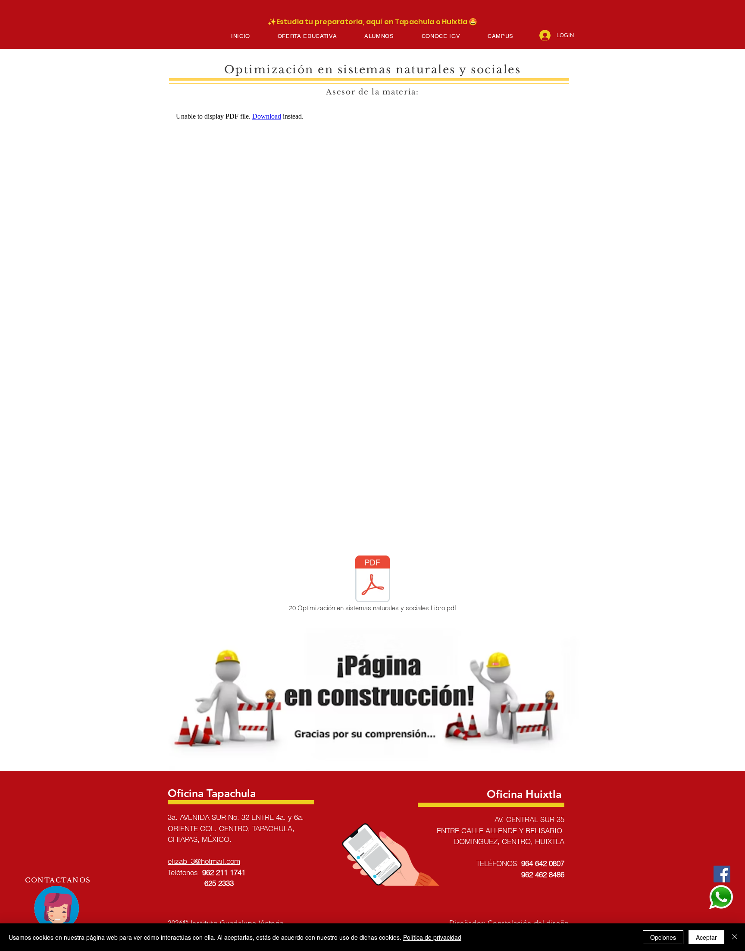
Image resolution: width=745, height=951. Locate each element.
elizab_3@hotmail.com (204, 861)
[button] (307, 36)
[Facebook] (722, 874)
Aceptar (706, 937)
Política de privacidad (432, 937)
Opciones (663, 937)
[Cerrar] (734, 937)
